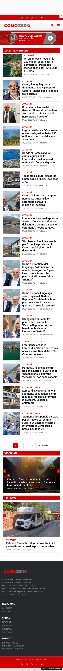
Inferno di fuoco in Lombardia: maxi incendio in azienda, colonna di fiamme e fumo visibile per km (31, 482)
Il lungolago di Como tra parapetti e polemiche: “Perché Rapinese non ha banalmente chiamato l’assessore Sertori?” (37, 325)
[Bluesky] (41, 664)
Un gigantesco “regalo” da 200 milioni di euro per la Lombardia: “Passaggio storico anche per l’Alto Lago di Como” (40, 64)
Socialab (7, 625)
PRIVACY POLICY (10, 643)
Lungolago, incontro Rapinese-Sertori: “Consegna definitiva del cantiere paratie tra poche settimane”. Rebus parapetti (40, 223)
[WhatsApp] (21, 664)
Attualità (29, 55)
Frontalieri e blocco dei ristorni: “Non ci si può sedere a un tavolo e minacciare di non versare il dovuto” (39, 112)
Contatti (7, 611)
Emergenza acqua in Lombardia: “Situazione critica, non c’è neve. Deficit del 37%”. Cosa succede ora (40, 350)
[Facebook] (26, 664)
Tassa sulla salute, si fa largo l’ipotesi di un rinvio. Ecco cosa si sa (40, 179)
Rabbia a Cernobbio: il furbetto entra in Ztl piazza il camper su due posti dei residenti (30, 545)
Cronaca (7, 629)
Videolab (7, 632)
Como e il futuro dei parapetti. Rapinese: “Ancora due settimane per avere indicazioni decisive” (39, 200)
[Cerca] (52, 25)
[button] (31, 38)
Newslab (7, 622)
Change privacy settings (51, 669)
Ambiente (27, 342)
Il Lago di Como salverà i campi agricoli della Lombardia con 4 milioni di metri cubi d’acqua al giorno (38, 158)
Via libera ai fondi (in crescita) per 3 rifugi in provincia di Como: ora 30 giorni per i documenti (39, 246)
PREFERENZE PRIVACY (12, 649)
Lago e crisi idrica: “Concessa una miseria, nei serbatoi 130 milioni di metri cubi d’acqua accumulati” (39, 135)
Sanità (36, 387)
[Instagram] (31, 664)
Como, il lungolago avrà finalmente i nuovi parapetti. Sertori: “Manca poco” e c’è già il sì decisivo (40, 89)
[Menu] (58, 25)
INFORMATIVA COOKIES (13, 646)
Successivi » (42, 445)
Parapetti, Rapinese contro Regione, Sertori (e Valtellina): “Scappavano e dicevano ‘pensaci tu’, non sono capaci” (40, 372)
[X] (36, 664)
